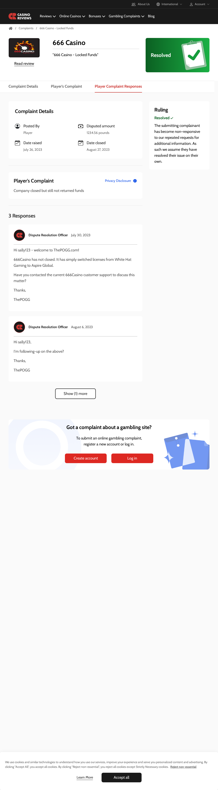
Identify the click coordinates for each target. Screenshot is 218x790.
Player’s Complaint (66, 86)
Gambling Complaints (124, 16)
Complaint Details (23, 86)
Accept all (121, 777)
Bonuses (95, 16)
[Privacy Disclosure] (135, 180)
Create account (86, 458)
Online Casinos (70, 16)
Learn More (85, 777)
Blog (151, 16)
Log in (132, 458)
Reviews (46, 16)
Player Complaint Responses (118, 86)
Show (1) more (75, 393)
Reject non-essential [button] (183, 767)
